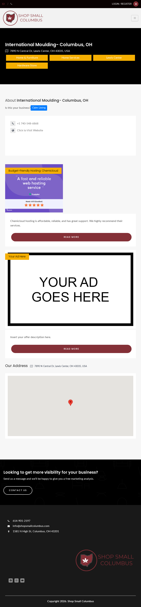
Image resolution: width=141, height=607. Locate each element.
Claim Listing (39, 108)
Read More (71, 237)
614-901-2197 (21, 520)
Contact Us (18, 490)
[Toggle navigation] (134, 18)
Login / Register (122, 4)
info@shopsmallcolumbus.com (30, 526)
